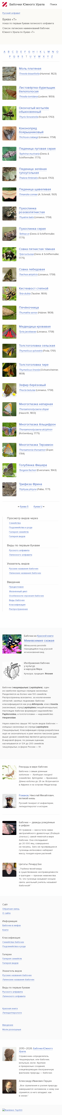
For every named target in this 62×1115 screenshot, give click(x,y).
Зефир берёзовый (32, 385)
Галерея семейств (19, 532)
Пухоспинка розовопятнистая (32, 210)
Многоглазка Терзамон (36, 445)
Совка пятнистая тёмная (37, 249)
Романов (24, 795)
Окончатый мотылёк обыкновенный (34, 110)
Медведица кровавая (35, 327)
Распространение (18, 609)
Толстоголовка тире (33, 365)
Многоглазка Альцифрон (37, 424)
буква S (24, 506)
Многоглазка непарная (36, 404)
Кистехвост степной (33, 288)
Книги (5, 930)
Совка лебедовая (32, 269)
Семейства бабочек (13, 942)
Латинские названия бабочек (25, 573)
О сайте (6, 913)
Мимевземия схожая (39, 641)
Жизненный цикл (18, 591)
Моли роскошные (11, 1029)
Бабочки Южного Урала (26, 4)
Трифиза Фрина (30, 484)
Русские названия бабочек (23, 568)
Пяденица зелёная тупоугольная (33, 171)
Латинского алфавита (20, 554)
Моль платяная (30, 69)
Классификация (17, 604)
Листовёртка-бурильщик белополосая (37, 89)
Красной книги (45, 635)
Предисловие (16, 587)
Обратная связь (11, 909)
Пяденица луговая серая (37, 149)
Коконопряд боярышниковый (31, 130)
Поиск (53, 4)
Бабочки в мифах (11, 925)
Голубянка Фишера (33, 465)
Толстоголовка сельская (37, 346)
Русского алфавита (19, 550)
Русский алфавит (11, 13)
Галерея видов (17, 536)
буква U (38, 506)
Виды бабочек (17, 600)
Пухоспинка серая (32, 229)
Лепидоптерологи (12, 1012)
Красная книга (10, 1008)
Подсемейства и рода (20, 527)
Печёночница (29, 307)
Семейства (15, 523)
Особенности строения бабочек (26, 595)
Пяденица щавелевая (35, 189)
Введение (7, 1025)
